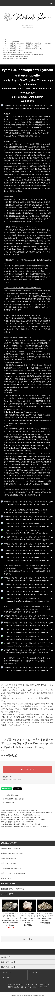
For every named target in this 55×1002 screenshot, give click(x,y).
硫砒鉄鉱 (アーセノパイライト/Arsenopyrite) (39, 43)
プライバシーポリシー (31, 987)
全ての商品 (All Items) (14, 41)
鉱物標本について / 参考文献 (12, 889)
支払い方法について (18, 984)
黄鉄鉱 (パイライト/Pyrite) (33, 47)
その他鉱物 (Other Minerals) (16, 43)
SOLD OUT (27, 769)
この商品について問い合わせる (14, 799)
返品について (7, 777)
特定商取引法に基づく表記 (12, 780)
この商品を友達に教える (11, 795)
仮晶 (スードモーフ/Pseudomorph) (18, 56)
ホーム (4, 39)
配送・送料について (32, 984)
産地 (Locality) (12, 58)
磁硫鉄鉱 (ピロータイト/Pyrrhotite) (36, 49)
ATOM (45, 987)
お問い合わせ (5, 977)
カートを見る (33, 972)
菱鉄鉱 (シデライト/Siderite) (34, 54)
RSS (41, 987)
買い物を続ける (8, 802)
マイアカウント (6, 972)
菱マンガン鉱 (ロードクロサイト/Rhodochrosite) (18, 52)
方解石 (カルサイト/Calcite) (34, 45)
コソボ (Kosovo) (23, 58)
